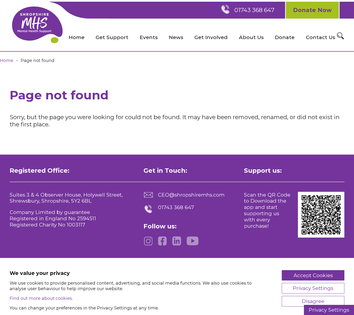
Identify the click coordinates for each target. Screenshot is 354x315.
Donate (285, 37)
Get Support (112, 37)
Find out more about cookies (41, 298)
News (176, 37)
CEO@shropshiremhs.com (191, 195)
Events (149, 37)
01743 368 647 (254, 10)
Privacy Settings (329, 310)
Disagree (313, 301)
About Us (251, 37)
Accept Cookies (313, 275)
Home (77, 37)
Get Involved (211, 37)
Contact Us (320, 37)
